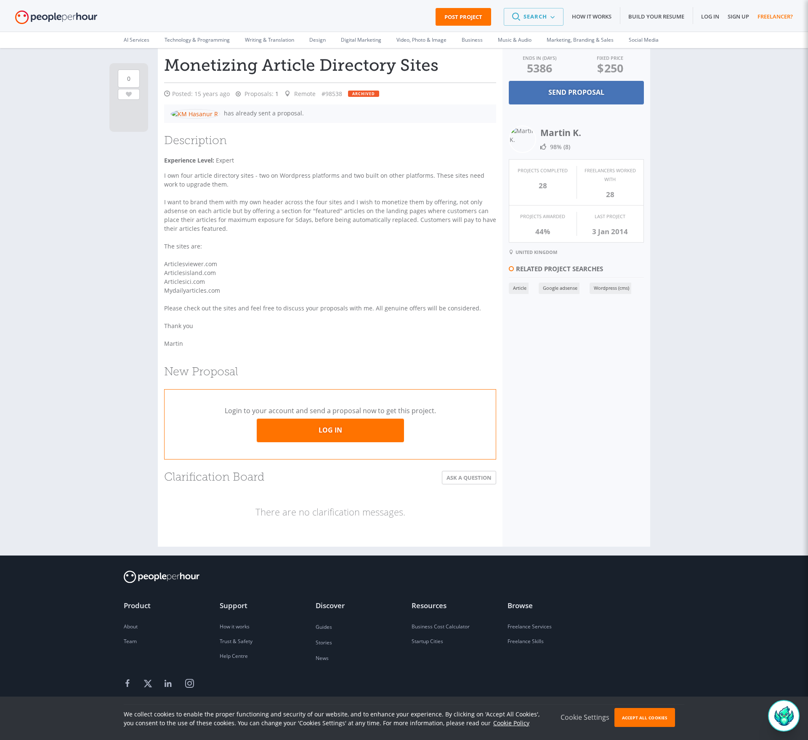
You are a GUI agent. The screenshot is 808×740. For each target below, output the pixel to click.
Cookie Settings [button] (585, 717)
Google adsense (560, 288)
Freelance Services (530, 626)
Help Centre (234, 656)
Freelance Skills (526, 641)
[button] (533, 17)
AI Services (136, 39)
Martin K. (560, 133)
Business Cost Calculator (441, 626)
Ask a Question (469, 477)
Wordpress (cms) (611, 288)
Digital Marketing (361, 39)
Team (130, 641)
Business (472, 39)
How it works (591, 16)
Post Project (463, 17)
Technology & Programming (197, 39)
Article (519, 288)
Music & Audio (515, 39)
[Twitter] (149, 684)
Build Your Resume (656, 16)
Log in (710, 16)
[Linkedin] (169, 684)
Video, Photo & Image (421, 39)
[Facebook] (129, 684)
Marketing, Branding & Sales (580, 39)
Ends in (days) (539, 58)
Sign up (738, 16)
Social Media (644, 39)
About (131, 626)
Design (317, 39)
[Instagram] (189, 684)
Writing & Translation (269, 39)
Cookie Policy (511, 723)
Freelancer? (775, 16)
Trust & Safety (236, 641)
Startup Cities (427, 641)
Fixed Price (610, 58)
